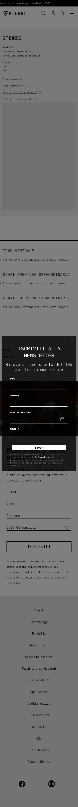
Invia (39, 448)
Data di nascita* (20, 412)
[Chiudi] (72, 340)
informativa (42, 457)
